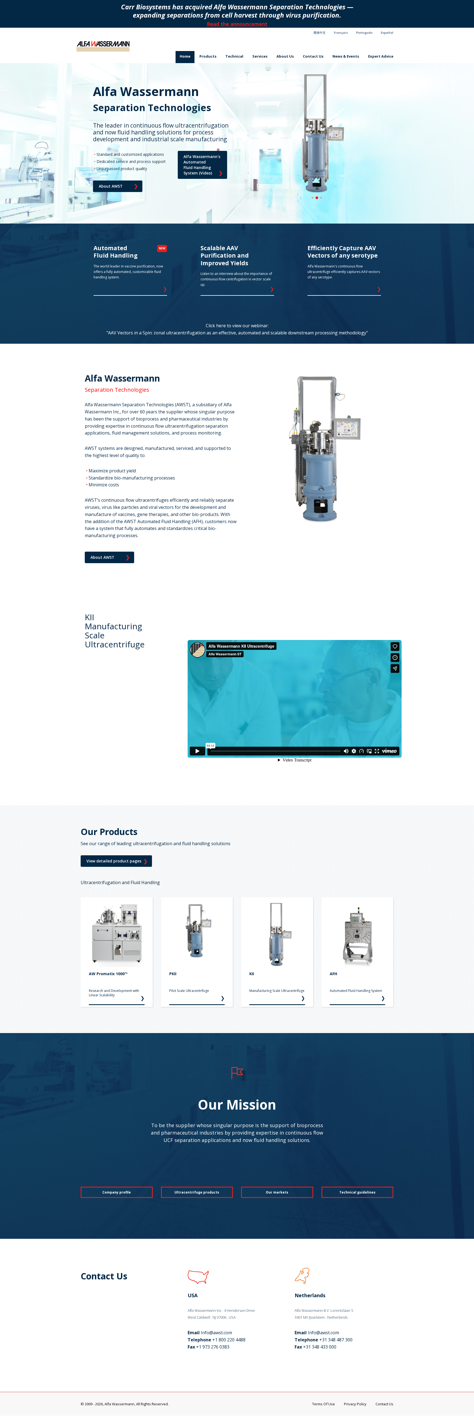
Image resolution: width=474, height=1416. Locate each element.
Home (185, 56)
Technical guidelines (357, 1192)
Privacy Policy (355, 1403)
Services (259, 56)
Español (387, 32)
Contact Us (313, 56)
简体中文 (320, 32)
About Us (285, 56)
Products (207, 56)
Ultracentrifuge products (196, 1192)
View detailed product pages (117, 861)
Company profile (116, 1192)
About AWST (118, 186)
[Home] (105, 46)
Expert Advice (380, 56)
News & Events (345, 56)
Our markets (277, 1192)
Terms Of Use (323, 1403)
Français (341, 32)
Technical (234, 56)
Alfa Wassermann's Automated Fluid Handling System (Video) (203, 165)
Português (364, 32)
